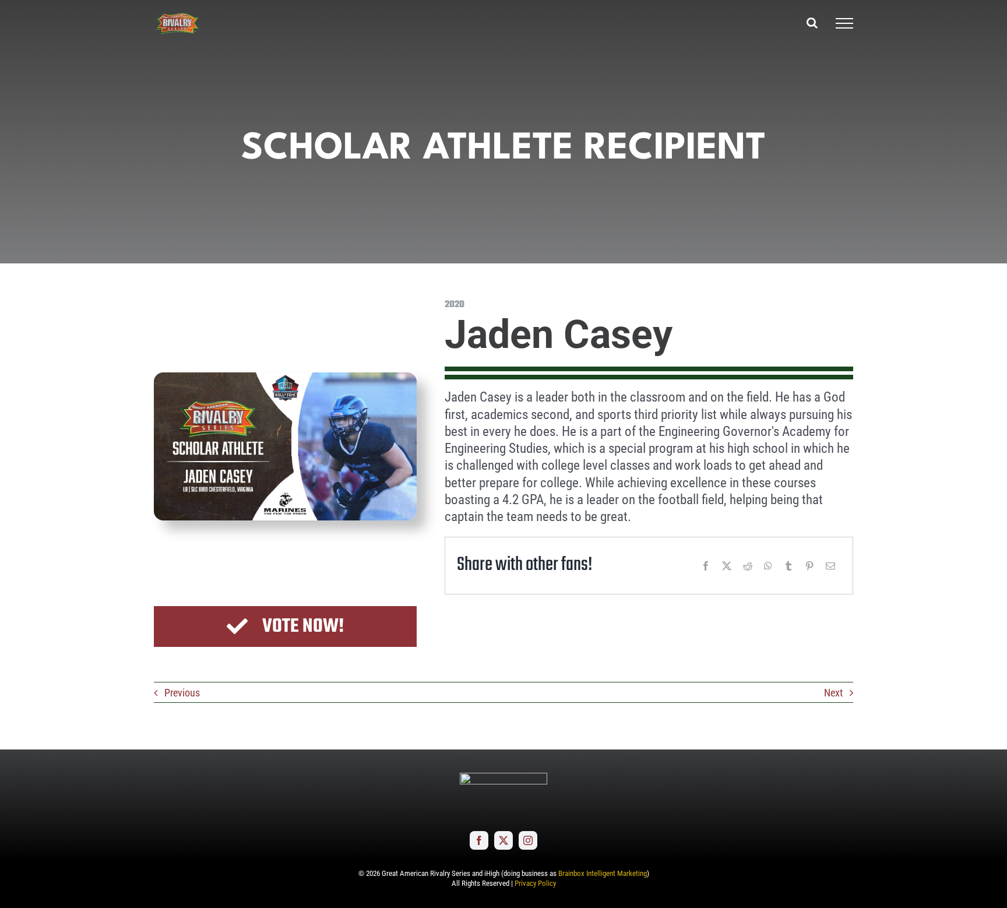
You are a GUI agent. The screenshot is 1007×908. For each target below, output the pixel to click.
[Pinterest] (809, 565)
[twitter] (503, 840)
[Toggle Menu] (844, 23)
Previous (182, 693)
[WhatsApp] (768, 565)
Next (833, 693)
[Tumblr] (788, 565)
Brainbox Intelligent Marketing (602, 873)
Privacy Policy (535, 883)
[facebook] (479, 840)
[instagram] (528, 840)
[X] (726, 565)
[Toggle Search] (812, 23)
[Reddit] (747, 565)
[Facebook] (705, 565)
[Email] (830, 565)
